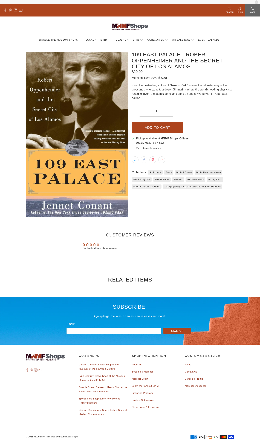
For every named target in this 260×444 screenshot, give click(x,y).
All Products (155, 172)
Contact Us (191, 371)
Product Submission (143, 400)
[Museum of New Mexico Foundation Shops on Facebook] (6, 11)
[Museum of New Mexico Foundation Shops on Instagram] (16, 11)
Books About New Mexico (208, 172)
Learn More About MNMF (146, 385)
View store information (148, 148)
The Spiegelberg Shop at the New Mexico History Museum (192, 186)
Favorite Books (162, 179)
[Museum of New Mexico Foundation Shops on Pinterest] (11, 11)
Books (169, 172)
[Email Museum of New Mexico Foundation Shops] (21, 11)
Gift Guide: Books (195, 179)
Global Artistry (128, 39)
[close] (256, 2)
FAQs (188, 364)
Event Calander (209, 39)
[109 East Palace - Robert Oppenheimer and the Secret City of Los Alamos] (77, 134)
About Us (137, 364)
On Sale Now (181, 39)
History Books (215, 179)
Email (71, 324)
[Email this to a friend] (161, 159)
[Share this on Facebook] (144, 159)
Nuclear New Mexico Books (146, 186)
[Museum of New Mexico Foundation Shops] (130, 27)
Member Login (140, 378)
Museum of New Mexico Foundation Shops (56, 436)
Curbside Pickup (194, 378)
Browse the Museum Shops (58, 39)
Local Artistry (97, 39)
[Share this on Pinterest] (152, 159)
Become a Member (142, 371)
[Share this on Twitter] (135, 159)
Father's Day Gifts (141, 179)
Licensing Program (142, 392)
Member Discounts (195, 385)
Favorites (178, 179)
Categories (155, 39)
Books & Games (184, 172)
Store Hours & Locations (145, 407)
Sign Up (177, 330)
